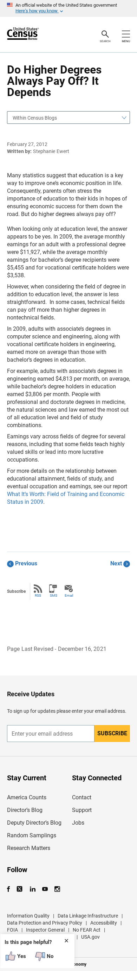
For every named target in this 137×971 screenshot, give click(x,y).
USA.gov (90, 937)
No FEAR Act (86, 930)
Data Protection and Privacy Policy (44, 923)
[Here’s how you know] (68, 8)
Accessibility (103, 923)
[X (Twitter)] (20, 889)
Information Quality (28, 916)
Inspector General (45, 930)
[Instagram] (57, 889)
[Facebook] (10, 889)
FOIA (12, 930)
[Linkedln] (32, 889)
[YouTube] (45, 889)
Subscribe (112, 733)
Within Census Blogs (35, 118)
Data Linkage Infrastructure (88, 916)
